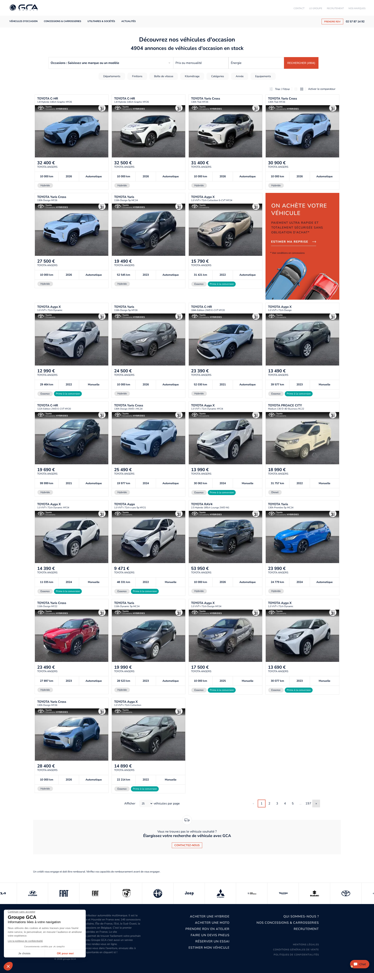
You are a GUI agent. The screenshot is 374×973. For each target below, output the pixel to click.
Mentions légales (306, 944)
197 (308, 803)
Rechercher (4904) (301, 62)
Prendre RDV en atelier (207, 929)
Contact (299, 8)
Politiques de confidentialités (296, 954)
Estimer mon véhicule (209, 948)
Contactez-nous (187, 845)
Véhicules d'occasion (23, 21)
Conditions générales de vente (296, 949)
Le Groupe (315, 8)
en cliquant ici (108, 952)
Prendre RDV (332, 21)
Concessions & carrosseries (62, 21)
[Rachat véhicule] (302, 246)
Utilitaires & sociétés (101, 21)
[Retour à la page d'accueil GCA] (23, 8)
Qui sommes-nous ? (301, 916)
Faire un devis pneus (210, 935)
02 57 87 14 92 (355, 21)
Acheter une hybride (209, 916)
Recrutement (335, 8)
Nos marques (356, 8)
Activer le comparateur (321, 89)
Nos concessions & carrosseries (288, 923)
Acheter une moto (212, 923)
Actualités (128, 21)
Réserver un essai (212, 941)
